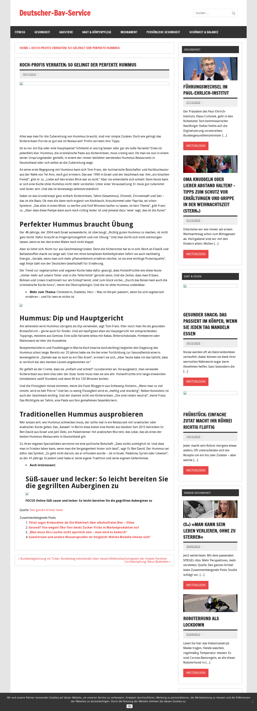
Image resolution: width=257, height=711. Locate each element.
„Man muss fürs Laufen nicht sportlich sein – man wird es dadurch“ (78, 532)
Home (24, 48)
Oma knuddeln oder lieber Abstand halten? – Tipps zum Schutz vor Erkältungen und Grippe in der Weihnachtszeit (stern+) (209, 195)
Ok (129, 706)
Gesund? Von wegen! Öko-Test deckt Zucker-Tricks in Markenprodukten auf (84, 527)
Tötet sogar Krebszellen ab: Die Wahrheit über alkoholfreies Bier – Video (82, 522)
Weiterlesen (195, 146)
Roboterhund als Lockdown (201, 621)
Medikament (129, 32)
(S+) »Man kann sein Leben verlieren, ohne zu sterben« (209, 530)
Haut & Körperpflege (96, 32)
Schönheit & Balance (203, 32)
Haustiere (66, 32)
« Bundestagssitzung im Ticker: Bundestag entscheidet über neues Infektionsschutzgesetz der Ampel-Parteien (92, 558)
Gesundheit (42, 32)
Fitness (20, 32)
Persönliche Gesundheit (163, 32)
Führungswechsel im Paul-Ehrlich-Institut (206, 90)
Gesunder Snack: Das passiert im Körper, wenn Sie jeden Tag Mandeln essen (210, 324)
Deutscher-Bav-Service (55, 12)
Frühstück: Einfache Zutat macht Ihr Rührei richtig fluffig (207, 420)
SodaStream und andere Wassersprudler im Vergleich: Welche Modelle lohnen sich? (90, 537)
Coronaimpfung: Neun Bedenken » (147, 561)
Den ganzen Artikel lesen (46, 510)
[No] (252, 702)
